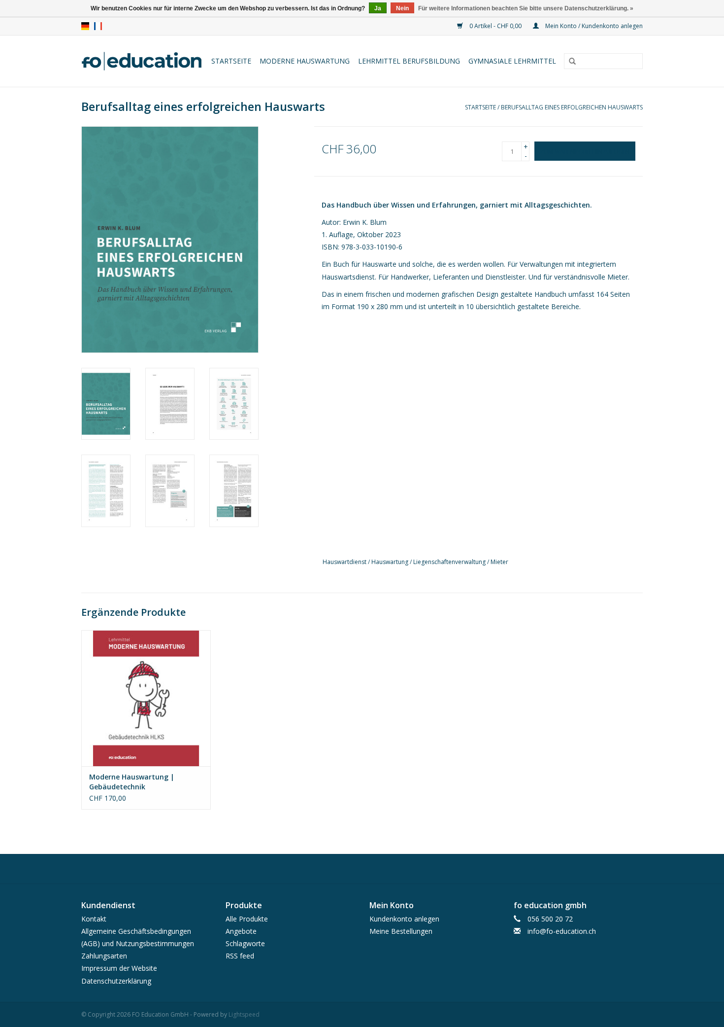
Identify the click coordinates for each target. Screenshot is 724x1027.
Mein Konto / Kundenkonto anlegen (593, 26)
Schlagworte (245, 943)
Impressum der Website (119, 968)
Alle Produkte (247, 918)
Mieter (499, 562)
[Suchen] (572, 61)
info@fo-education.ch (561, 931)
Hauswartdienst (344, 562)
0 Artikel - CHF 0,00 (495, 26)
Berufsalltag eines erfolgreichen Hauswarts (572, 107)
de (85, 26)
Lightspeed (244, 1014)
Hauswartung (389, 562)
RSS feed (240, 955)
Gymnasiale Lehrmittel (512, 61)
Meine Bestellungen (400, 931)
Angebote (241, 931)
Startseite (231, 61)
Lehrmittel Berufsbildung (409, 61)
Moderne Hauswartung (305, 61)
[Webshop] (142, 61)
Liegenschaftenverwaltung (449, 562)
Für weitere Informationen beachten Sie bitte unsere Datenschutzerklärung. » (525, 8)
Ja (377, 8)
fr (98, 26)
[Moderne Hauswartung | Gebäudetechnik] (146, 698)
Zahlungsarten (104, 955)
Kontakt (93, 918)
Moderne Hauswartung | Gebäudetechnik (131, 781)
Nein (402, 8)
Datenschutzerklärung (116, 981)
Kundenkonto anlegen (404, 918)
